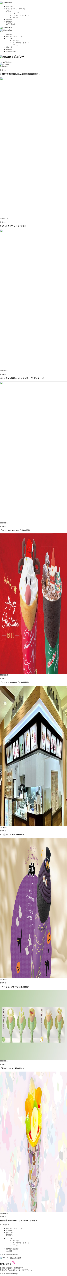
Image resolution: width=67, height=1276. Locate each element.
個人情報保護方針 (12, 1249)
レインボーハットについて (15, 9)
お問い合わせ (11, 24)
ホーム (2, 62)
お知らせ (9, 6)
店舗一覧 (9, 19)
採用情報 (9, 22)
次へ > (6, 1224)
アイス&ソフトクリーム (20, 15)
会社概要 (9, 1251)
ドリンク (15, 17)
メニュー (9, 11)
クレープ (15, 13)
